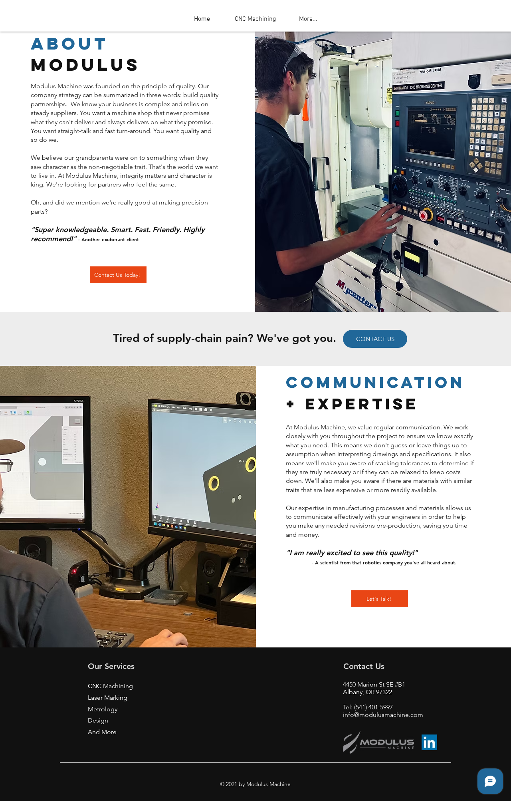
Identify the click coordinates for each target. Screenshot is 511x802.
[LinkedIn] (429, 742)
